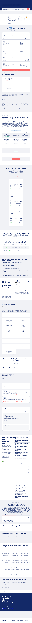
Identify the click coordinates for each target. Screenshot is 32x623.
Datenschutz (26, 620)
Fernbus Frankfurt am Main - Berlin (7, 585)
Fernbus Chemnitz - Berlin (5, 587)
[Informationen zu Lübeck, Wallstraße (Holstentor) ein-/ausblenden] (28, 520)
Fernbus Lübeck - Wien (5, 572)
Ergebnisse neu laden (15, 176)
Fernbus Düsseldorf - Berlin (25, 557)
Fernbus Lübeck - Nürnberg (15, 567)
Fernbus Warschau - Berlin (15, 558)
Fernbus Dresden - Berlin (24, 584)
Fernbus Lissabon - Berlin (15, 551)
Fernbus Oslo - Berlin (14, 557)
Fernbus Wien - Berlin (24, 582)
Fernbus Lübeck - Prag (24, 567)
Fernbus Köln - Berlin (5, 555)
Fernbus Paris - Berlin (24, 551)
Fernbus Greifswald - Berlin (25, 585)
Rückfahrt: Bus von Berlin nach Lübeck (8, 536)
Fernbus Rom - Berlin (14, 553)
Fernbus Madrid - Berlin (5, 551)
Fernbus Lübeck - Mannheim (15, 571)
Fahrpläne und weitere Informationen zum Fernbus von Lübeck (22, 538)
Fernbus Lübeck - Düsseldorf (25, 565)
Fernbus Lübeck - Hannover (15, 569)
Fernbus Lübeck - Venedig (24, 571)
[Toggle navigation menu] (29, 1)
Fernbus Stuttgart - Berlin (15, 555)
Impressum (13, 620)
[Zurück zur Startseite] (3, 1)
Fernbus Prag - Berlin (5, 562)
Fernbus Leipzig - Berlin (14, 585)
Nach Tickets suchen (9, 80)
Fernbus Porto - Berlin (5, 557)
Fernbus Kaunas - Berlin (5, 582)
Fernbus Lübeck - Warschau (6, 567)
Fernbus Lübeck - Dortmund (6, 569)
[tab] (6, 31)
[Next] (28, 28)
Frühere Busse (13, 225)
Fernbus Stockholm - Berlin (6, 560)
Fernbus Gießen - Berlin (14, 584)
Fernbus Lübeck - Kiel (14, 529)
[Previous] (4, 242)
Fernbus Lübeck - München (15, 562)
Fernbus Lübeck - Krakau (5, 571)
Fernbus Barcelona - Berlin (5, 553)
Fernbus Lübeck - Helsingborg (6, 529)
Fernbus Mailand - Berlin (24, 555)
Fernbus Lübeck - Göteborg (25, 569)
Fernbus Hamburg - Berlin (24, 553)
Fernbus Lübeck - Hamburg (15, 564)
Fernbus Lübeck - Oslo (14, 565)
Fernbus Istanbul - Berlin (5, 558)
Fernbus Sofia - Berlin (24, 558)
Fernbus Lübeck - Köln (24, 564)
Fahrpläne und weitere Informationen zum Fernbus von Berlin (9, 541)
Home (3, 591)
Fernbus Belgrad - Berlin (24, 560)
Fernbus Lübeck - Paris (5, 564)
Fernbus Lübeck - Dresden (15, 572)
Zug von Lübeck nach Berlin (20, 536)
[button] (19, 9)
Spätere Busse (19, 225)
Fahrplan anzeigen (9, 90)
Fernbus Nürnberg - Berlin (15, 560)
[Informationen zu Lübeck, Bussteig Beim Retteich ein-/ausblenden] (28, 517)
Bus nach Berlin (19, 591)
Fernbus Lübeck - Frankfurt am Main (26, 562)
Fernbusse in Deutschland (12, 591)
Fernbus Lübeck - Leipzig (5, 574)
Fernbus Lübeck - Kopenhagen (15, 574)
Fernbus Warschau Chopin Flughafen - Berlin (17, 582)
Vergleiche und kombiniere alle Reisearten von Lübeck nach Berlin (9, 538)
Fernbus (6, 591)
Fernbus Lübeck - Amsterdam (25, 572)
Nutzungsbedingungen (20, 620)
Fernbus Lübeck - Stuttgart (6, 565)
